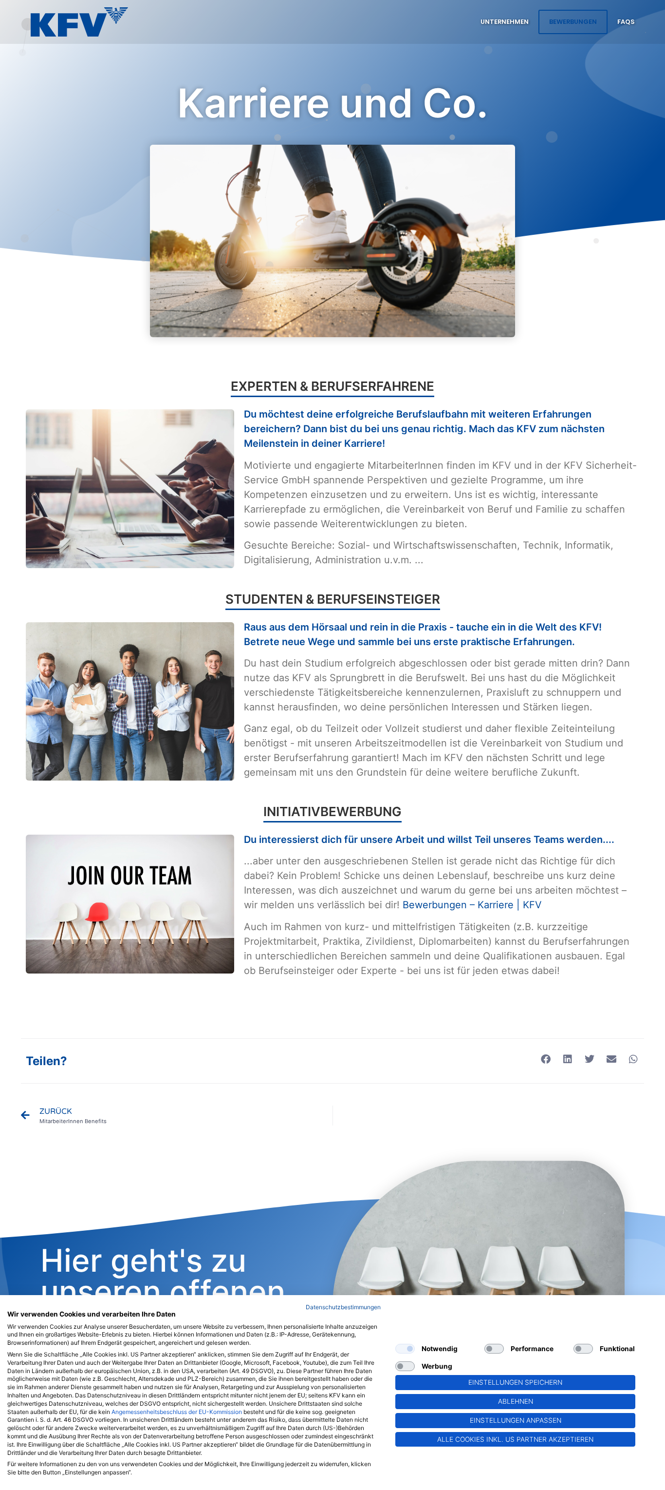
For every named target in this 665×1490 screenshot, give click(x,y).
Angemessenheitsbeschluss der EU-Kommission (176, 1411)
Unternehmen (504, 21)
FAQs (625, 21)
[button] (545, 1059)
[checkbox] (405, 1349)
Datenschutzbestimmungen (343, 1307)
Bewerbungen (573, 21)
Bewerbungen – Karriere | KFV (472, 905)
